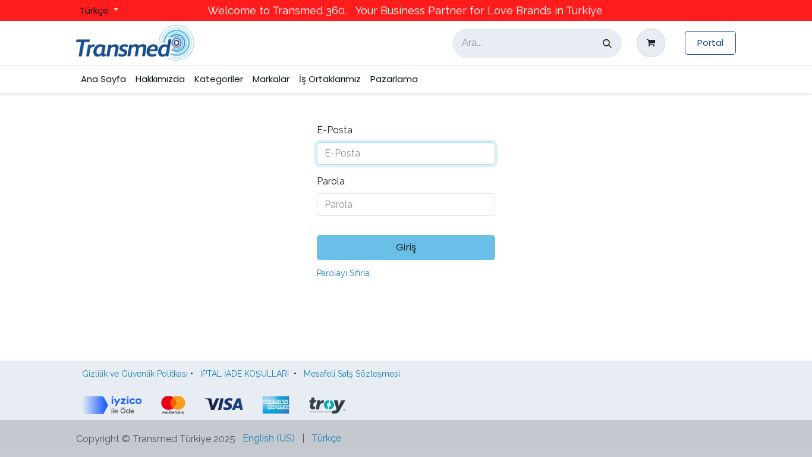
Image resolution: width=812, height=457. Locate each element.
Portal (710, 42)
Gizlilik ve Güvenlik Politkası (135, 373)
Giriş (406, 247)
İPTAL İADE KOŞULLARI (244, 373)
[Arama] (607, 43)
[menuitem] (103, 79)
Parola (331, 181)
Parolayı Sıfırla (343, 273)
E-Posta (335, 130)
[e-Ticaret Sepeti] (653, 42)
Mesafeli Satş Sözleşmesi (354, 373)
